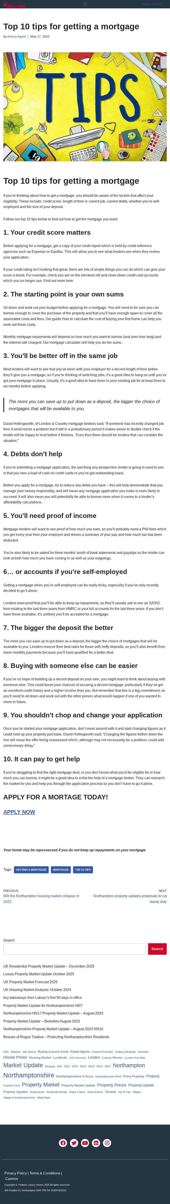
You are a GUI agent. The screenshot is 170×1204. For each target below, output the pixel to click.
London (94, 1057)
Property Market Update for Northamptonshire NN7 (43, 1005)
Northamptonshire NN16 (108, 1076)
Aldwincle (16, 1051)
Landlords (60, 1057)
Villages (137, 1092)
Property (153, 1076)
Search (9, 940)
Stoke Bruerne (95, 1092)
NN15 (100, 1066)
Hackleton (143, 1051)
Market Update (23, 1065)
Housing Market (40, 1057)
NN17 (108, 1066)
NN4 (59, 1066)
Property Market (41, 1085)
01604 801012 (152, 4)
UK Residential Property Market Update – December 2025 (48, 966)
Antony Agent (16, 36)
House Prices (15, 1057)
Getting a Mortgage (31, 869)
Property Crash (11, 1085)
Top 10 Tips (83, 869)
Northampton (129, 1065)
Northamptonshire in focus (74, 1076)
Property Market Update (78, 1085)
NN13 (83, 1066)
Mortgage (61, 869)
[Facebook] (63, 1143)
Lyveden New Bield (134, 1057)
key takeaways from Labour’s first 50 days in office (42, 998)
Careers (11, 1179)
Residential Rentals (56, 1092)
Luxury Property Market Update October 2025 (38, 974)
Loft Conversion (77, 1057)
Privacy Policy (15, 1173)
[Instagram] (107, 1143)
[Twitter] (74, 1143)
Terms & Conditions (44, 1173)
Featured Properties (102, 1051)
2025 (6, 1051)
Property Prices (111, 1084)
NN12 (75, 1066)
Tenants (110, 1091)
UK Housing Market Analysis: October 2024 (37, 990)
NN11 (67, 1066)
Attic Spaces (29, 1051)
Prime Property (133, 1076)
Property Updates (15, 1091)
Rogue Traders (77, 1092)
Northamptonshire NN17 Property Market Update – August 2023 (53, 1013)
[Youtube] (85, 1143)
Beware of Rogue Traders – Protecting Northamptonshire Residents (56, 1037)
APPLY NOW (19, 812)
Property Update (141, 1085)
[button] (85, 4)
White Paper (43, 1097)
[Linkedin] (96, 1143)
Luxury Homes (112, 1057)
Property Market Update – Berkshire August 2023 (41, 1021)
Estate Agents (80, 1051)
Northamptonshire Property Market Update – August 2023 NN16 (53, 1029)
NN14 (91, 1066)
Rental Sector (37, 1092)
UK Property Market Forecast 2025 (30, 982)
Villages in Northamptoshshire (19, 1097)
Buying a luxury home (53, 1051)
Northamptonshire (28, 1075)
